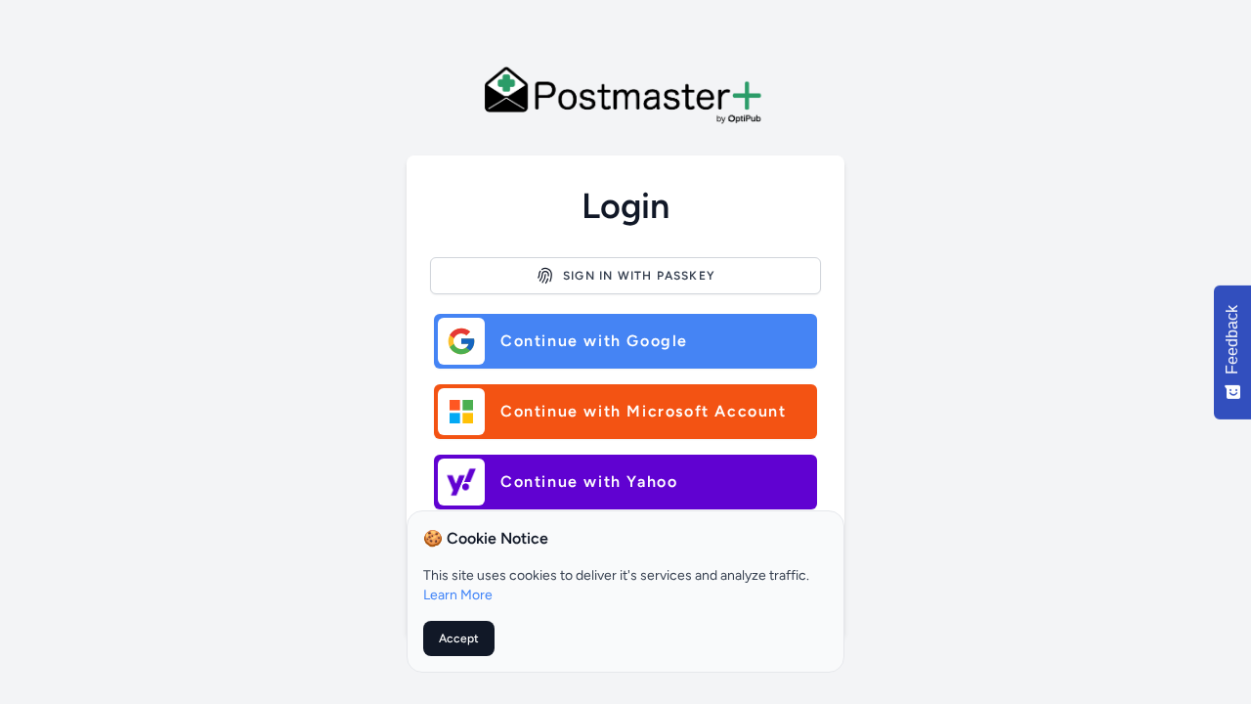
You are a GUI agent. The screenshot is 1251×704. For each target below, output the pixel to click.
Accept (459, 638)
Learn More (458, 595)
